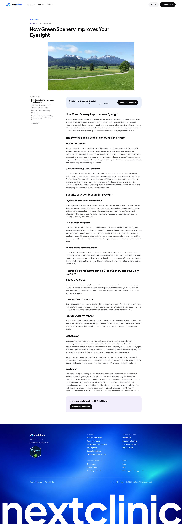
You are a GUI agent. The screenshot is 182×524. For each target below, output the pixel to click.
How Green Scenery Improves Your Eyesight (42, 101)
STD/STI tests (92, 467)
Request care (168, 4)
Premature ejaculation (131, 444)
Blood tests (91, 464)
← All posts (34, 19)
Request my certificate (81, 407)
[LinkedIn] (122, 482)
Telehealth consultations (96, 454)
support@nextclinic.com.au (39, 442)
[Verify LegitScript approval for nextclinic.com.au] (35, 452)
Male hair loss (128, 448)
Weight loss (127, 437)
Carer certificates (93, 441)
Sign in (153, 4)
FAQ (124, 467)
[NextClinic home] (14, 4)
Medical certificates (94, 437)
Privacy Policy (50, 482)
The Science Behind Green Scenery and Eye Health (40, 106)
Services (30, 5)
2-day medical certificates (97, 444)
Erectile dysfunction (130, 441)
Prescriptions (92, 448)
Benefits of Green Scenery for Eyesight (41, 111)
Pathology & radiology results (133, 471)
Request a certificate (128, 102)
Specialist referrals (94, 451)
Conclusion (35, 123)
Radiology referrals (94, 471)
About (40, 5)
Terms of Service (36, 482)
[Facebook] (112, 482)
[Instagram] (117, 482)
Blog (124, 464)
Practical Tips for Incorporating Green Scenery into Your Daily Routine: (42, 118)
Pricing (50, 4)
